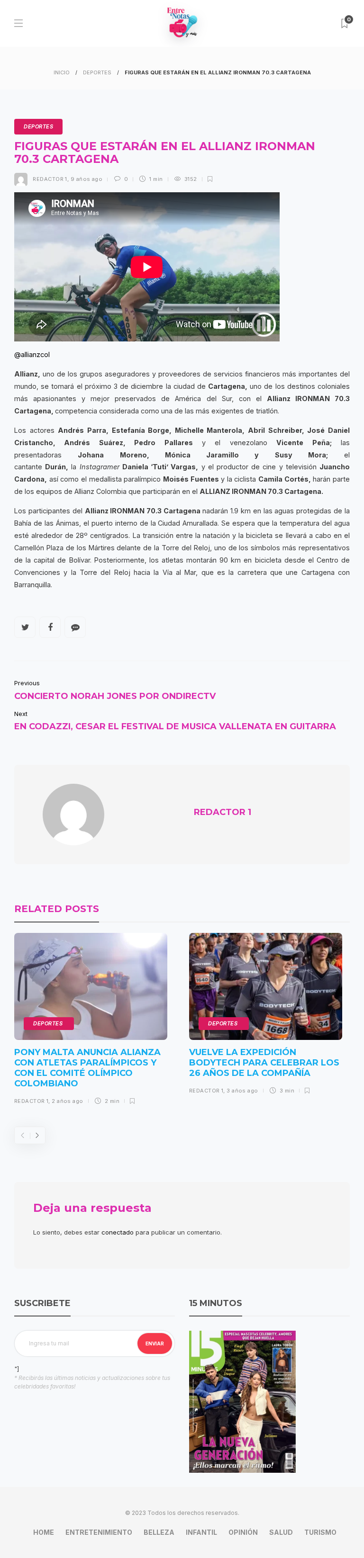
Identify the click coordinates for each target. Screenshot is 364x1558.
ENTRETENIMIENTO (98, 1532)
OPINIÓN (243, 1532)
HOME (43, 1532)
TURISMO (320, 1532)
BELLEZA (159, 1532)
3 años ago (242, 1090)
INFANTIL (201, 1532)
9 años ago (86, 179)
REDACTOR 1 (50, 179)
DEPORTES (97, 72)
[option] (90, 1022)
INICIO (62, 72)
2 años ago (67, 1101)
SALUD (281, 1532)
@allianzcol (32, 354)
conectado (117, 1232)
